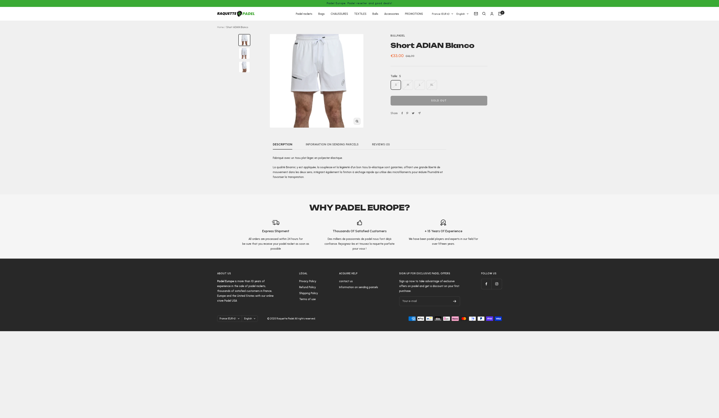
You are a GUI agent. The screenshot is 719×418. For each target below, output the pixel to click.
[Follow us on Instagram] (497, 284)
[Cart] (500, 13)
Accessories (391, 13)
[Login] (492, 13)
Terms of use (307, 299)
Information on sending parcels (332, 144)
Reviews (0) (381, 144)
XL (431, 84)
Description (282, 144)
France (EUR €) (441, 13)
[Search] (484, 13)
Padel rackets (304, 13)
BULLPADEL (398, 35)
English (460, 13)
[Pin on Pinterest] (407, 113)
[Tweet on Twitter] (413, 113)
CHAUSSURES (339, 13)
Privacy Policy (307, 281)
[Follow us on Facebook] (486, 284)
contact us (346, 281)
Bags (321, 13)
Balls (375, 13)
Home (220, 27)
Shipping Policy (308, 293)
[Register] (454, 301)
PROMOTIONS (414, 13)
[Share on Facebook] (402, 113)
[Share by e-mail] (419, 113)
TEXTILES (360, 13)
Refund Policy (307, 287)
